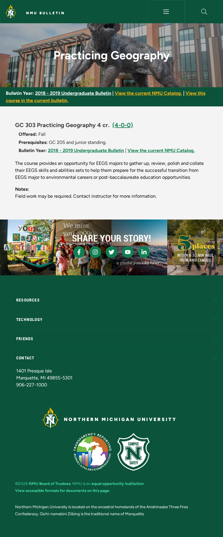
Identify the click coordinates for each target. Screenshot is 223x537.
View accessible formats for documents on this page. (62, 490)
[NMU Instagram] (95, 252)
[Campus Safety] (133, 452)
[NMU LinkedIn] (144, 252)
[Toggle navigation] (166, 11)
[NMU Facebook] (79, 252)
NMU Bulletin (45, 13)
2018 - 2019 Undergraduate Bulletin (73, 93)
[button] (204, 11)
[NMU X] (111, 252)
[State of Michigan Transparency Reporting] (92, 452)
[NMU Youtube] (128, 252)
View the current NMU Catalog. (148, 93)
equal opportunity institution (117, 483)
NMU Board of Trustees (50, 483)
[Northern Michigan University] (10, 11)
